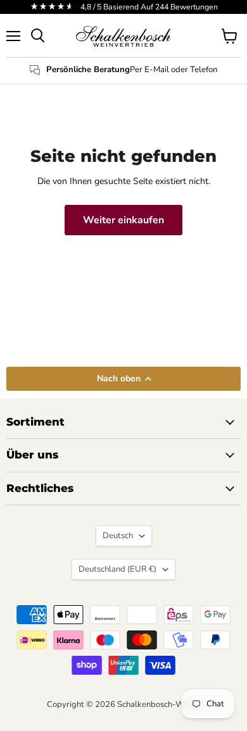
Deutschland (117, 569)
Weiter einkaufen (123, 220)
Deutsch (118, 535)
